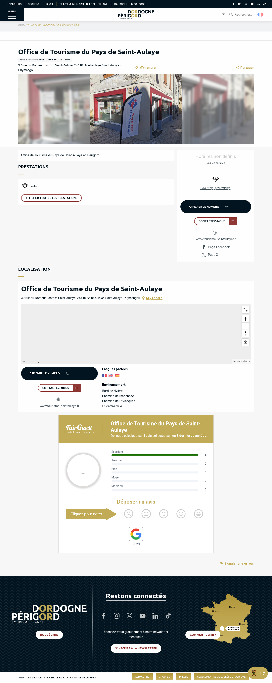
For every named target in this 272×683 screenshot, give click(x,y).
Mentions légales (31, 677)
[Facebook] (233, 4)
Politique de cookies (82, 677)
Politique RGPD (56, 677)
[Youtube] (252, 4)
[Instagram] (240, 4)
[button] (260, 15)
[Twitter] (246, 4)
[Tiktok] (264, 4)
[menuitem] (136, 14)
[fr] (260, 15)
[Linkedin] (258, 4)
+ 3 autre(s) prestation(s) (215, 188)
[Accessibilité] (223, 14)
